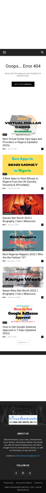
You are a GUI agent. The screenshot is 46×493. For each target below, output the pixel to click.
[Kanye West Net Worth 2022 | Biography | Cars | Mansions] (23, 277)
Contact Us (38, 483)
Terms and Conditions (24, 483)
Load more (22, 342)
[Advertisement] (23, 24)
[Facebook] (16, 473)
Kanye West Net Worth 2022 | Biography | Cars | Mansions (20, 292)
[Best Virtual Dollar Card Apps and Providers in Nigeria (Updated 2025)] (23, 125)
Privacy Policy (8, 483)
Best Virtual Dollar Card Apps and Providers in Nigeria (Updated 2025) (22, 142)
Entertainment (8, 214)
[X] (29, 473)
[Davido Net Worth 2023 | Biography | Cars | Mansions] (23, 204)
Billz (4, 149)
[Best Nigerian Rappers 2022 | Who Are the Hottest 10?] (23, 240)
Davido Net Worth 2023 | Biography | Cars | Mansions (19, 219)
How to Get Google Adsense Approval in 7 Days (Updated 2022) (19, 330)
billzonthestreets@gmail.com (28, 456)
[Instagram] (23, 473)
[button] (4, 52)
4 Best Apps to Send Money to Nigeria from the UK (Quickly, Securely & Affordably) (20, 181)
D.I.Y (4, 134)
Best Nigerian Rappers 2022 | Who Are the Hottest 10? (23, 256)
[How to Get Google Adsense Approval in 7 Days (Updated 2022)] (23, 313)
